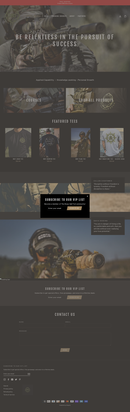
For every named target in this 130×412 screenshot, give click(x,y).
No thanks (65, 213)
